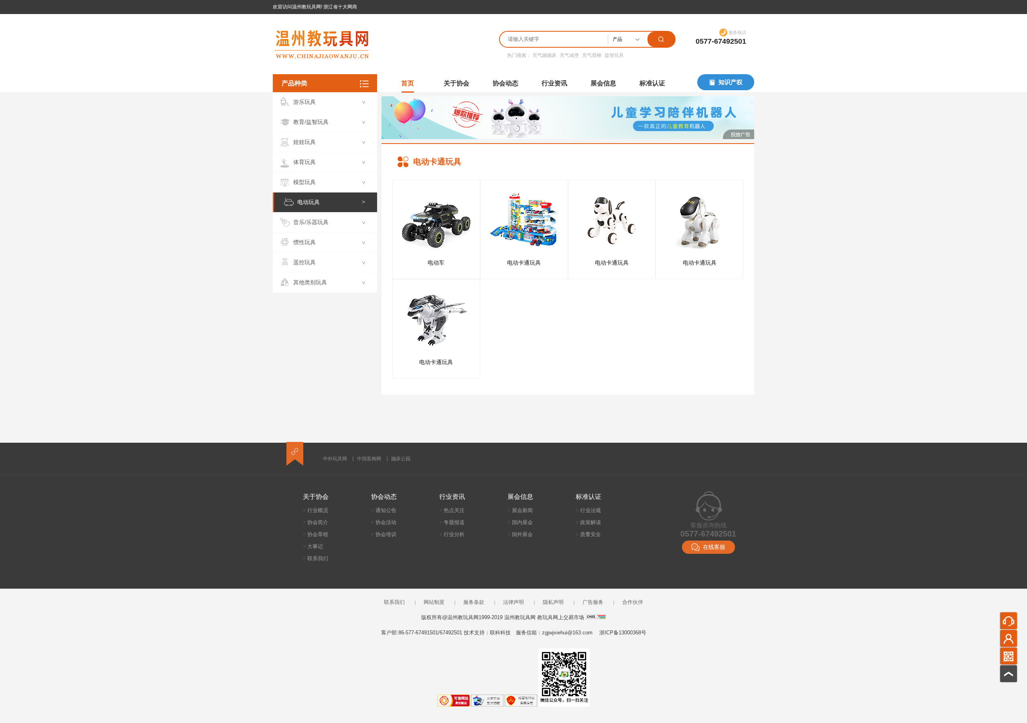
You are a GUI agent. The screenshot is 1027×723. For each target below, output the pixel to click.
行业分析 (452, 534)
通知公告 (383, 510)
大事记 (313, 546)
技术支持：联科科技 (487, 633)
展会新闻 (520, 510)
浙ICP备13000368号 (622, 633)
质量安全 (588, 534)
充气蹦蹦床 (544, 55)
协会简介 (315, 522)
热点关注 (452, 510)
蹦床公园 (400, 459)
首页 (407, 83)
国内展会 (520, 522)
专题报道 (452, 522)
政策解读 (588, 522)
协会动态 (505, 83)
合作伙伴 (632, 602)
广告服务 (593, 602)
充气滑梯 (591, 55)
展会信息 (603, 83)
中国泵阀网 (369, 459)
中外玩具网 (335, 459)
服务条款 (473, 602)
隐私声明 (553, 602)
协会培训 (383, 534)
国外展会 (520, 534)
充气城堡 (569, 55)
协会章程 (315, 534)
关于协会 (456, 83)
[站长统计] (596, 617)
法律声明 (513, 602)
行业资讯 (554, 83)
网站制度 (434, 602)
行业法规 (588, 510)
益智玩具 (614, 55)
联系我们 (315, 558)
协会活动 (383, 522)
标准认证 (652, 83)
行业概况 (315, 510)
